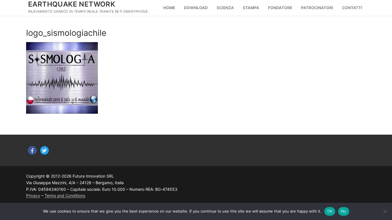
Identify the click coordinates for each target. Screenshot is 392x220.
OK (330, 211)
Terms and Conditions (64, 195)
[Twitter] (44, 150)
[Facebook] (32, 150)
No (343, 211)
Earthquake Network (71, 4)
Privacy (33, 195)
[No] (385, 211)
